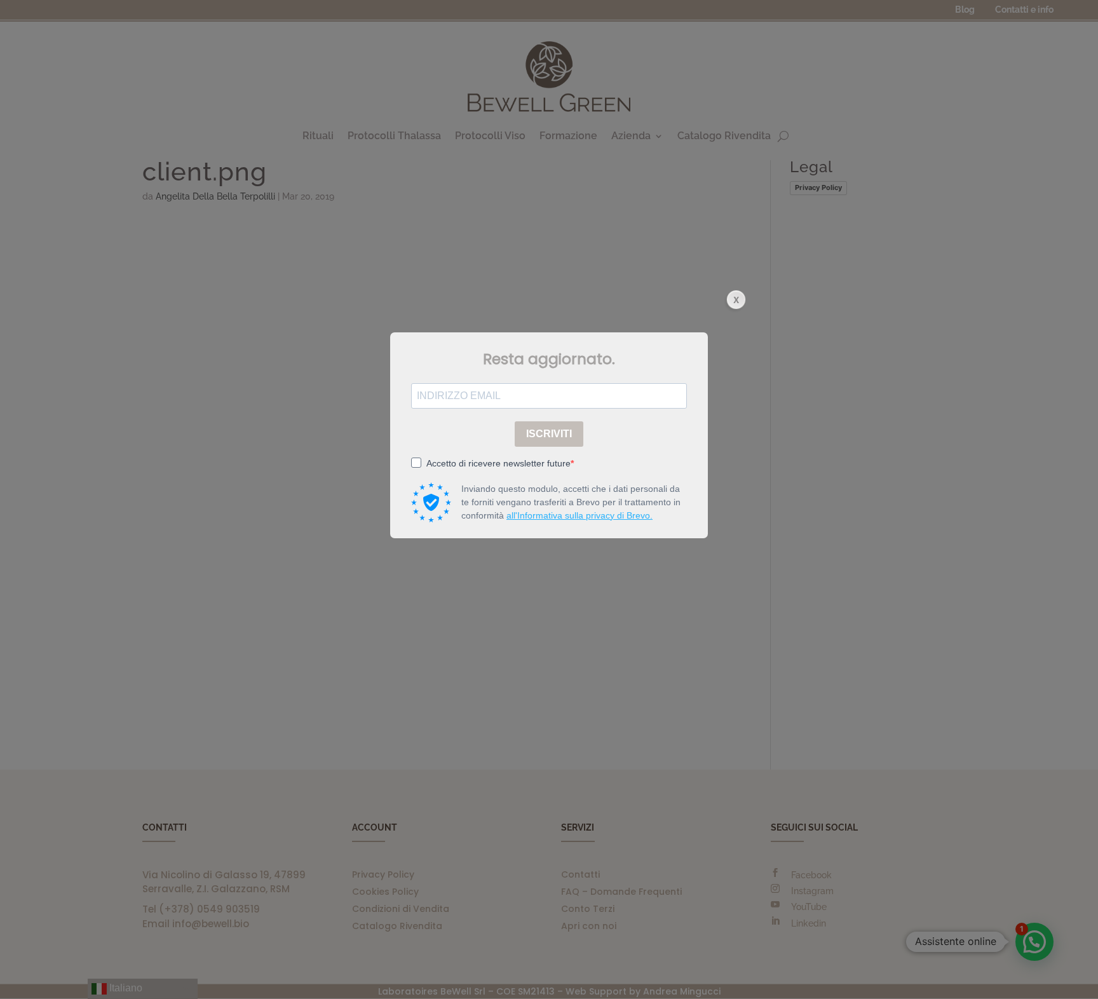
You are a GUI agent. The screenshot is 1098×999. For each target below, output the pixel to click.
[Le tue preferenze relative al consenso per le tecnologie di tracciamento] (1076, 977)
